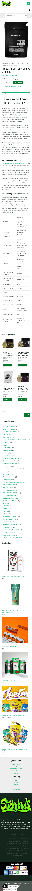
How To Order (16, 764)
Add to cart (18, 82)
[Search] (26, 16)
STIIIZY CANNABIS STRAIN (13, 63)
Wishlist (16, 773)
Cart (16, 780)
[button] (27, 24)
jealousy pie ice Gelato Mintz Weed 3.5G (16, 163)
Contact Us (16, 787)
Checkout (16, 782)
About (16, 785)
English (7, 889)
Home (3, 63)
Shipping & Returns (16, 768)
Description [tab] (5, 94)
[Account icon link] (29, 10)
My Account (16, 789)
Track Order (16, 771)
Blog (16, 766)
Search (4, 412)
